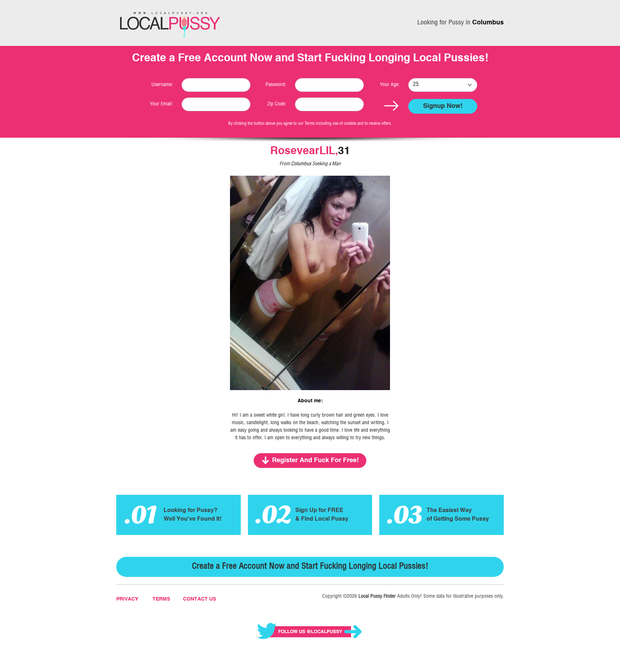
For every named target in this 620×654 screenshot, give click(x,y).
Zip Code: (276, 104)
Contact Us (199, 599)
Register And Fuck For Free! (315, 460)
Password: (276, 84)
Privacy (127, 599)
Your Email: (161, 104)
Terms (161, 599)
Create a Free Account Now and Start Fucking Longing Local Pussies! (310, 567)
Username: (162, 84)
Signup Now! (442, 106)
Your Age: (390, 84)
